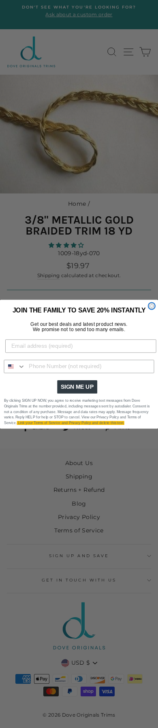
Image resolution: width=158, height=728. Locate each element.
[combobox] (14, 366)
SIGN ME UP (77, 386)
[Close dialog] (151, 305)
